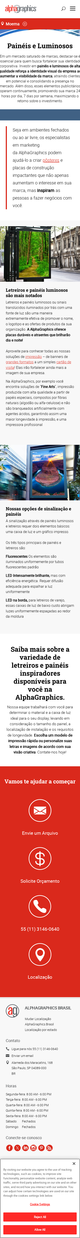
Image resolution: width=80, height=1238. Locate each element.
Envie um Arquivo (40, 833)
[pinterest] (41, 1148)
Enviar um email (22, 1056)
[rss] (49, 1148)
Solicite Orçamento (40, 881)
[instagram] (33, 1148)
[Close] (74, 1163)
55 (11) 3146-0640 (40, 929)
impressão (33, 356)
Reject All (40, 1217)
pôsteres (51, 160)
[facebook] (9, 1148)
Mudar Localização (38, 1019)
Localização (40, 977)
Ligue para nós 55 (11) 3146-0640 (35, 1049)
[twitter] (17, 1148)
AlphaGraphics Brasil (39, 1024)
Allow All (39, 1230)
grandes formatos (20, 361)
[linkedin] (25, 1148)
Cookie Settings (40, 1204)
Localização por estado (41, 1030)
